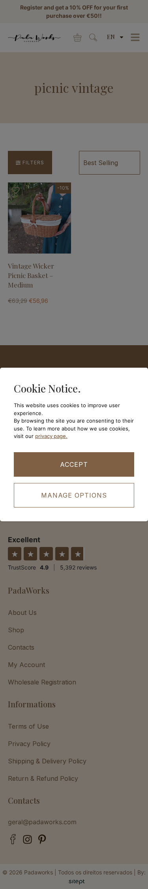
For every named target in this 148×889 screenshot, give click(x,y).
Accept (74, 464)
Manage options (74, 495)
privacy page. (51, 436)
